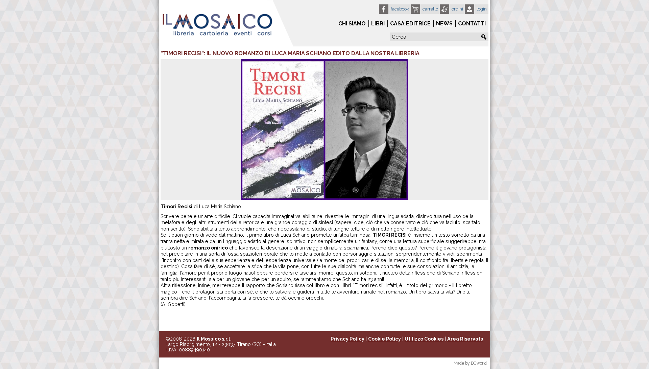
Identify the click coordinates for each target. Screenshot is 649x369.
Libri (378, 23)
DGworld (479, 363)
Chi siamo (352, 23)
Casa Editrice (410, 23)
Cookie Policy (384, 339)
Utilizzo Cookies (424, 339)
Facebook (400, 9)
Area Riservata (465, 339)
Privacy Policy (347, 339)
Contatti (472, 23)
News (444, 23)
